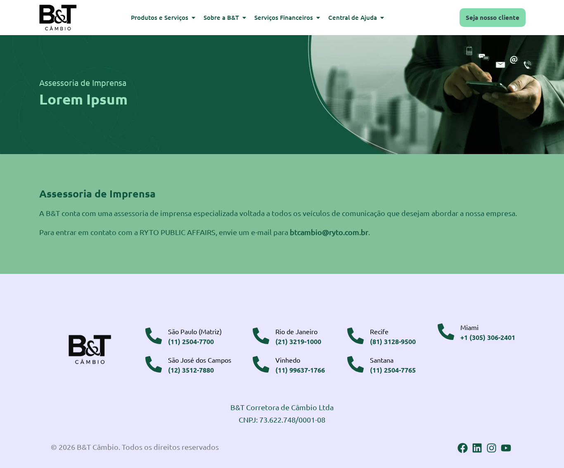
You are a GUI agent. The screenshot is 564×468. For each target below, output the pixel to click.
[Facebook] (462, 448)
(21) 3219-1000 (298, 341)
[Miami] (446, 331)
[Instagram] (491, 448)
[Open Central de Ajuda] (382, 17)
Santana (381, 360)
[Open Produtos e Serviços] (193, 17)
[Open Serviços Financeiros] (318, 17)
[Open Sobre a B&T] (244, 17)
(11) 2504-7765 (393, 370)
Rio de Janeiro (296, 331)
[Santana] (355, 364)
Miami (469, 327)
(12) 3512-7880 (191, 370)
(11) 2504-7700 (191, 341)
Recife (379, 331)
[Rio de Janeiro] (261, 336)
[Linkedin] (477, 448)
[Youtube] (506, 448)
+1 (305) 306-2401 (487, 337)
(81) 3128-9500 (393, 341)
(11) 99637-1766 (300, 370)
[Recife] (355, 336)
